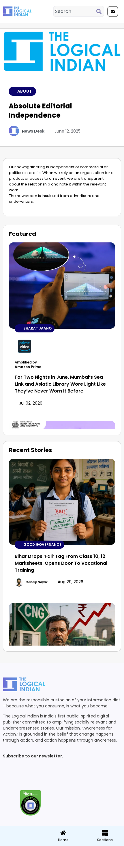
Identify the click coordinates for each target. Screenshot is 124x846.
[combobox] (75, 11)
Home (63, 839)
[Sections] (20, 831)
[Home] (63, 833)
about (24, 91)
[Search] (100, 11)
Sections (20, 842)
